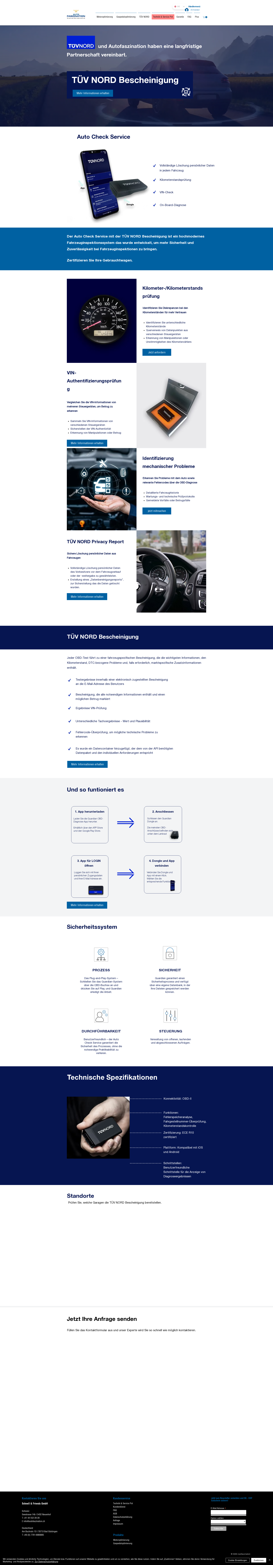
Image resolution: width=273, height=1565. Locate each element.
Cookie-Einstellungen (237, 1560)
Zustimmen (259, 1560)
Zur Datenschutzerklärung (46, 1561)
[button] (193, 738)
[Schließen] (269, 1560)
